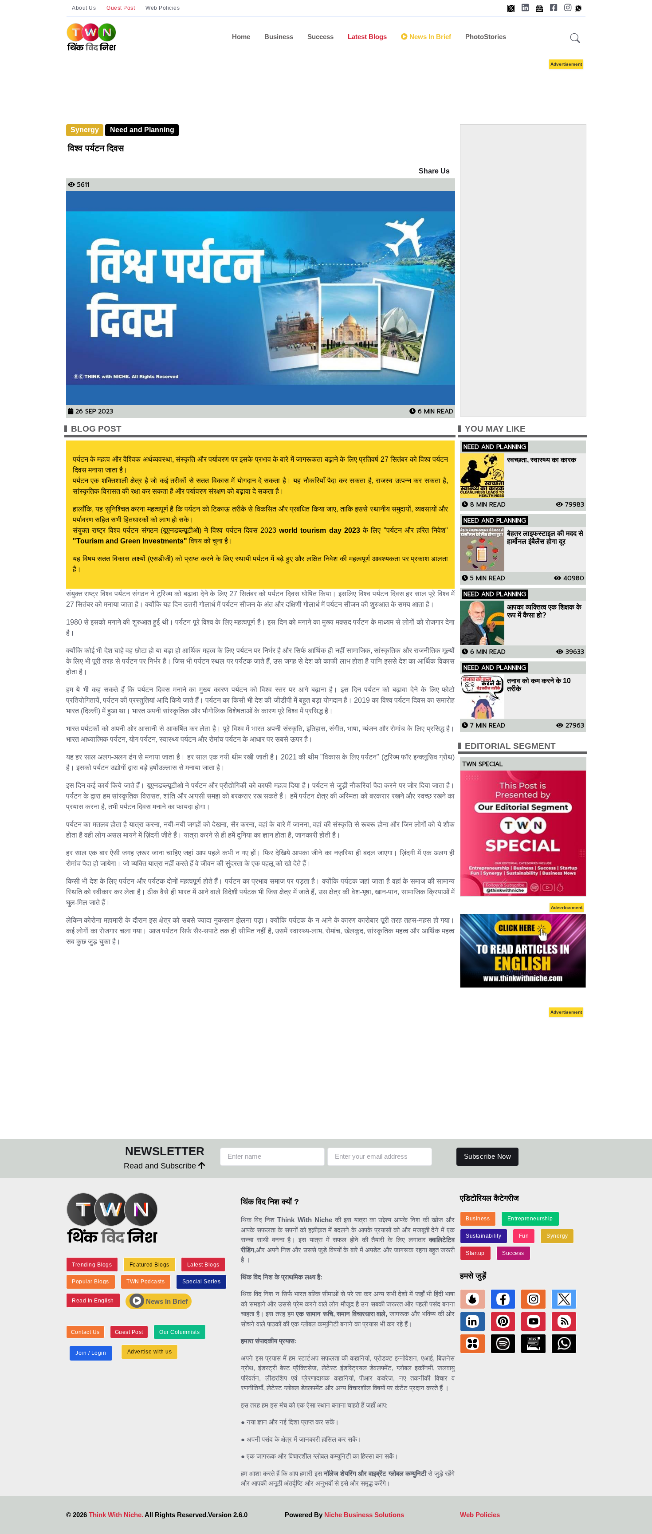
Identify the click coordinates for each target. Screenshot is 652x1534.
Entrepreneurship (530, 1218)
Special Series (201, 1281)
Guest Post (120, 8)
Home (241, 36)
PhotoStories (485, 36)
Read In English (93, 1301)
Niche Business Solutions (364, 1514)
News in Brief (429, 36)
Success (320, 36)
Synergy (85, 130)
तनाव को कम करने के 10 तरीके (539, 684)
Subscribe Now (487, 1156)
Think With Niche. (116, 1514)
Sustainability (483, 1236)
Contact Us (85, 1332)
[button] (575, 38)
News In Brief (166, 1301)
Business (278, 36)
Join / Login (90, 1353)
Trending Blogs (92, 1265)
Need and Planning (142, 130)
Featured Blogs (149, 1265)
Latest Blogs (367, 36)
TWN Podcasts (145, 1281)
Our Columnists (179, 1332)
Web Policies (162, 8)
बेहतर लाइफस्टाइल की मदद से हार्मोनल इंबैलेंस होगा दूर (545, 537)
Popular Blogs (90, 1281)
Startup (475, 1253)
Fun (524, 1236)
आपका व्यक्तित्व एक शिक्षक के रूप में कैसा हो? (544, 611)
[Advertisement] (326, 83)
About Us (84, 8)
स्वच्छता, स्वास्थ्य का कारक (541, 460)
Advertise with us (149, 1352)
